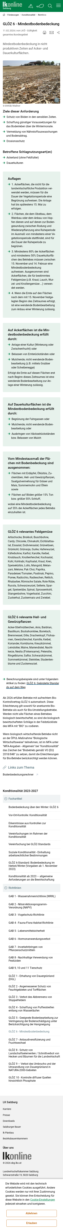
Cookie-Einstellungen (42, 1199)
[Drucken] (45, 33)
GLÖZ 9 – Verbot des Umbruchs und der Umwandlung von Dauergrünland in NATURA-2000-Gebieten (32, 1067)
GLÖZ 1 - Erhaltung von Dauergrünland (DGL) (31, 977)
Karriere (7, 1109)
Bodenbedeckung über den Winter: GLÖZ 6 (33, 807)
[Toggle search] (50, 6)
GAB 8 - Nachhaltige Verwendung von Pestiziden (31, 959)
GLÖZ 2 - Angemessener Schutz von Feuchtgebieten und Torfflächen (30, 988)
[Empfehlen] (52, 33)
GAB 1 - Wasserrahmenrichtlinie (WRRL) (32, 896)
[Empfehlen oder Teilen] (58, 33)
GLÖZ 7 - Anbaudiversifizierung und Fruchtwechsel (29, 1041)
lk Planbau (8, 1132)
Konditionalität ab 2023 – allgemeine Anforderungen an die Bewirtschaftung (31, 878)
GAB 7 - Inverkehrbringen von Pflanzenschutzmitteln (26, 948)
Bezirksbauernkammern (15, 1138)
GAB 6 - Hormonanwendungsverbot (29, 938)
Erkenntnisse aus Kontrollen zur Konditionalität (27, 825)
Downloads (9, 1121)
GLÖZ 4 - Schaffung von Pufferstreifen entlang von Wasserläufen (31, 1009)
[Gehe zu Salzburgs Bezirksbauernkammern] (31, 6)
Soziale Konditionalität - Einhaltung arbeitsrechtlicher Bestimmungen (29, 854)
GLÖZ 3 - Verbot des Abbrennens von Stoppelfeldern (30, 998)
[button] (58, 5)
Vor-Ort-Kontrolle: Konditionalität (28, 815)
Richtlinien (15, 887)
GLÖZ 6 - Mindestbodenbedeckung (29, 1031)
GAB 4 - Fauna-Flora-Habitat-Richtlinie (31, 922)
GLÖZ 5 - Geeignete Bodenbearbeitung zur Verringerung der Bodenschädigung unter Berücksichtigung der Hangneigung (33, 1021)
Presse (6, 1115)
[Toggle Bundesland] (40, 6)
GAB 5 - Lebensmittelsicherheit (27, 930)
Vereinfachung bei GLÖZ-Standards (29, 844)
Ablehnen (31, 1213)
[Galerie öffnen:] (31, 82)
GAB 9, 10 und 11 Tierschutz (25, 968)
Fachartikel (15, 798)
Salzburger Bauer (12, 1126)
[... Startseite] (12, 6)
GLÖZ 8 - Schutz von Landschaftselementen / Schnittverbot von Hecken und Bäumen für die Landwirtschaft (34, 1053)
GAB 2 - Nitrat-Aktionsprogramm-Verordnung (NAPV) (28, 906)
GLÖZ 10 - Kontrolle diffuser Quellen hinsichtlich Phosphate (30, 1079)
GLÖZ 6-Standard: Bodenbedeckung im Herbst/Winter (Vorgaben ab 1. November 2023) (33, 866)
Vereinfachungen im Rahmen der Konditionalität (28, 835)
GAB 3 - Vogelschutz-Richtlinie (26, 914)
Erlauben (31, 1223)
